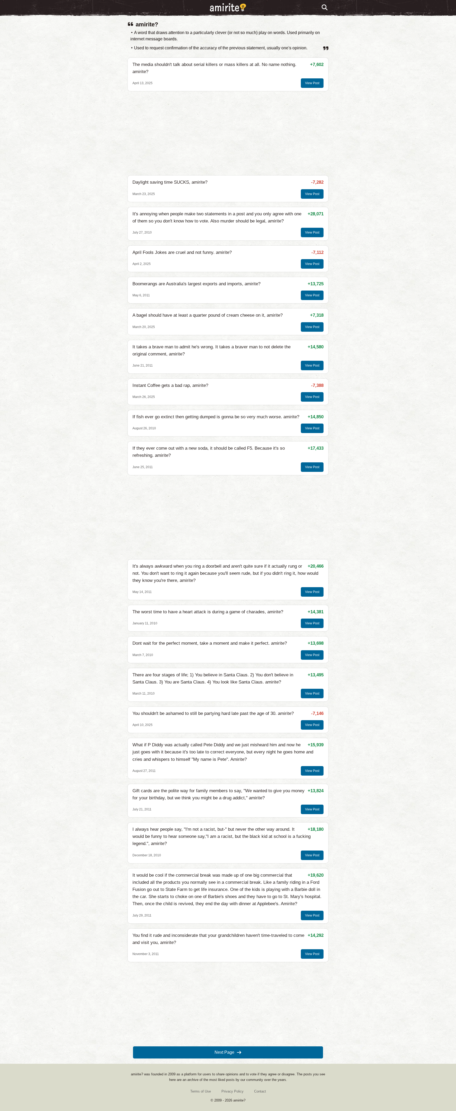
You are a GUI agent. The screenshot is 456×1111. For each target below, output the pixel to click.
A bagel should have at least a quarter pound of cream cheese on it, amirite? (207, 315)
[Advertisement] (228, 133)
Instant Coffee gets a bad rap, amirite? (170, 385)
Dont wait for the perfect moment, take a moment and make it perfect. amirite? (209, 643)
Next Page (224, 1052)
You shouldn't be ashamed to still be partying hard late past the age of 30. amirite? (213, 713)
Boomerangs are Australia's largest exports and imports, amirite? (196, 283)
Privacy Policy (232, 1091)
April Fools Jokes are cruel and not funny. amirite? (182, 252)
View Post (312, 83)
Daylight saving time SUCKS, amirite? (169, 182)
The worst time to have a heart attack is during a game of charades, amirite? (207, 611)
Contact (260, 1091)
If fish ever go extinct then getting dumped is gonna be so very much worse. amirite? (215, 416)
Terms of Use (200, 1091)
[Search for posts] (325, 7)
